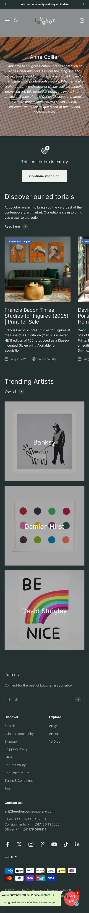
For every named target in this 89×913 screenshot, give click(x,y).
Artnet (53, 734)
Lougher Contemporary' (43, 66)
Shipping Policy (16, 749)
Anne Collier (17, 71)
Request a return (17, 773)
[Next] (83, 4)
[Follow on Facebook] (8, 844)
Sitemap (11, 741)
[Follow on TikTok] (66, 844)
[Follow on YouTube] (54, 844)
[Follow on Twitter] (19, 844)
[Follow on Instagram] (31, 844)
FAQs (8, 757)
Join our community (19, 734)
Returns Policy (15, 765)
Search (10, 726)
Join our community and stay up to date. (44, 4)
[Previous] (5, 4)
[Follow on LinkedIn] (77, 844)
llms (7, 788)
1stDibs (54, 741)
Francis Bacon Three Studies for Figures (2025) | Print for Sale (37, 316)
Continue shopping (44, 176)
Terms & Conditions (19, 780)
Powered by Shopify (59, 890)
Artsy (53, 726)
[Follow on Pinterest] (42, 844)
